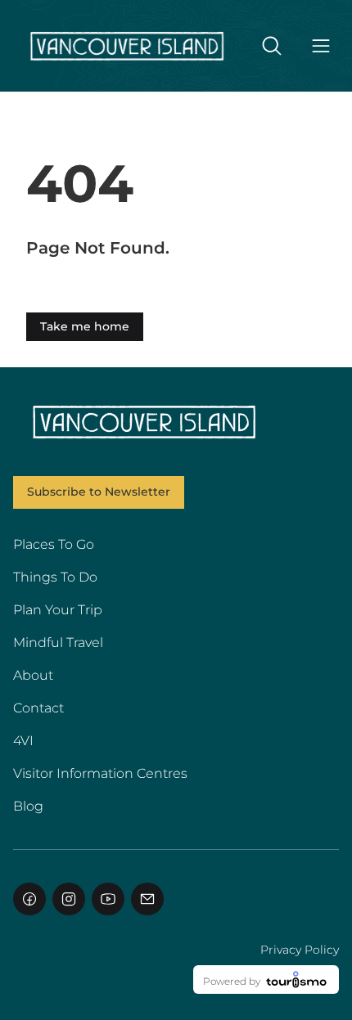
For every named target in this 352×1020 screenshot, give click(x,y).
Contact (38, 708)
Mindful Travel (58, 642)
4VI (23, 740)
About (33, 675)
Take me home (84, 326)
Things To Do (55, 577)
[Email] (147, 899)
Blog (28, 806)
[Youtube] (108, 899)
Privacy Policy (299, 949)
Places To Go (53, 544)
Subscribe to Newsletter (98, 491)
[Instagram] (68, 899)
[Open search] (272, 46)
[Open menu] (321, 46)
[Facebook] (29, 899)
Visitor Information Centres (100, 773)
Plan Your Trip (57, 610)
